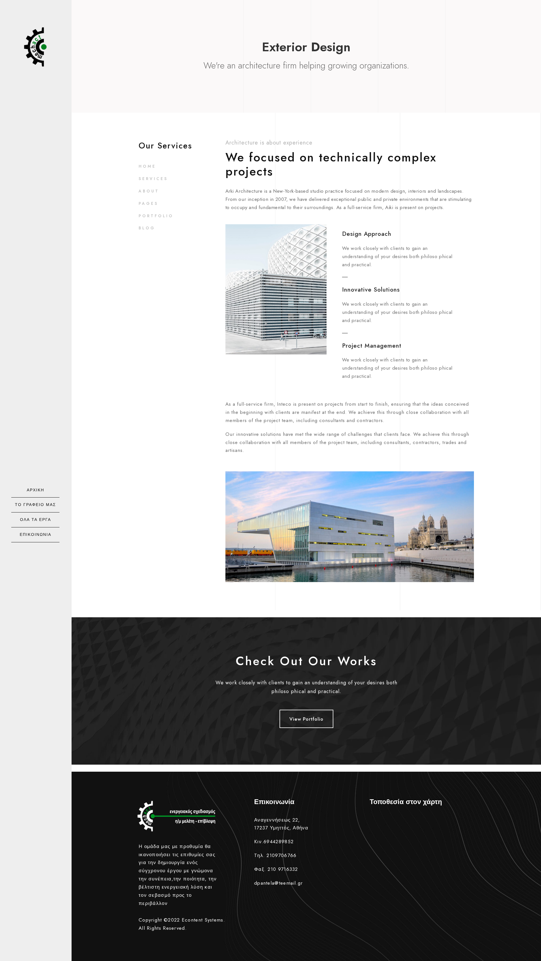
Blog (147, 228)
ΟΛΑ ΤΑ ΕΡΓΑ (35, 519)
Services (153, 178)
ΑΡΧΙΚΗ (35, 490)
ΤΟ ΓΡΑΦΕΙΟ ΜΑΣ (35, 504)
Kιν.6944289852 (274, 841)
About (149, 191)
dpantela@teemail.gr (278, 883)
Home (147, 166)
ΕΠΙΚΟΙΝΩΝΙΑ (35, 534)
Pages (148, 203)
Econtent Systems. (203, 919)
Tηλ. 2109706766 (275, 855)
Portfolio (156, 216)
